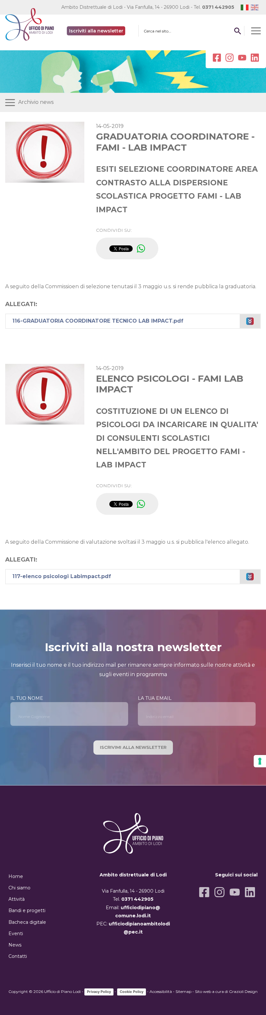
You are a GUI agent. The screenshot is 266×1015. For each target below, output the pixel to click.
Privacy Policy (99, 991)
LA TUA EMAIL (155, 698)
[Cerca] (237, 31)
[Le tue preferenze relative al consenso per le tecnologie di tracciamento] (260, 761)
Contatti (17, 956)
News (14, 945)
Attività (16, 899)
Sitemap (183, 991)
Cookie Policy (131, 991)
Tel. (214, 7)
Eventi (15, 933)
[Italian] (246, 7)
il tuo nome (26, 698)
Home (15, 876)
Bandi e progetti (26, 910)
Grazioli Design (243, 991)
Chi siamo (19, 888)
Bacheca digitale (27, 922)
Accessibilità (161, 991)
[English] (256, 7)
